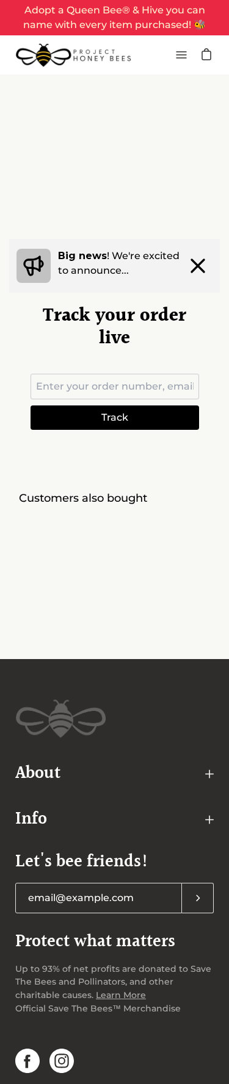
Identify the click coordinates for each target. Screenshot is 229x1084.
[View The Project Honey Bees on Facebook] (27, 1061)
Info (31, 819)
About (37, 773)
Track (114, 417)
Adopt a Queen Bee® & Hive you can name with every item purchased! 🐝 (114, 17)
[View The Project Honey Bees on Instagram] (61, 1061)
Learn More (121, 995)
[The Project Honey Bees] (73, 55)
